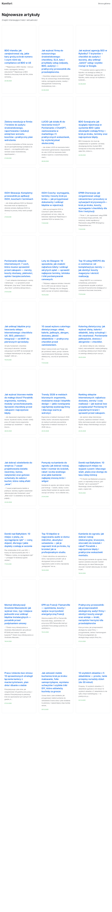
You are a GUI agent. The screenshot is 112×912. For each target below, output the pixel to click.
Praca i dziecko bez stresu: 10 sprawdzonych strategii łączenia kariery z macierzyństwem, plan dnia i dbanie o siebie (18, 679)
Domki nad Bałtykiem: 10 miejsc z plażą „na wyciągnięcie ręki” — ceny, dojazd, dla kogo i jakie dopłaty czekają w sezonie (18, 540)
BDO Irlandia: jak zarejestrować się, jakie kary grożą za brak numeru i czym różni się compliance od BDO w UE (18, 56)
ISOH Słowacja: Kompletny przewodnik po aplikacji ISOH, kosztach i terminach (18, 196)
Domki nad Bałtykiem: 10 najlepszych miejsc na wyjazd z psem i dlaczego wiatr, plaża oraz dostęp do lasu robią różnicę (93, 468)
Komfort (7, 3)
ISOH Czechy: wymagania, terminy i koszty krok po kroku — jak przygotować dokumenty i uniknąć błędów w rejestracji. (56, 199)
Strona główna (104, 3)
